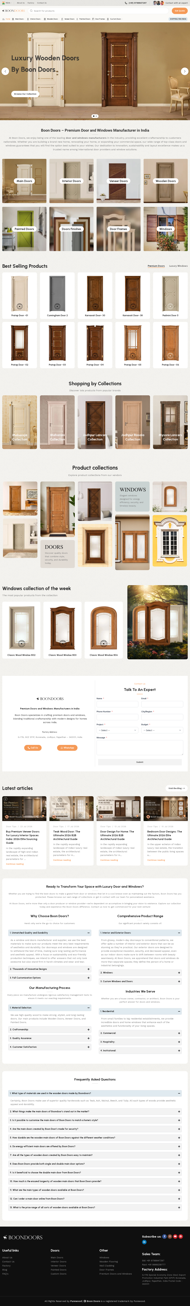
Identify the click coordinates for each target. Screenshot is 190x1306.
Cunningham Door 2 (57, 315)
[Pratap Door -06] (170, 343)
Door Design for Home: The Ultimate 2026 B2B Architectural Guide (117, 835)
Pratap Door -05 (132, 364)
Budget (145, 724)
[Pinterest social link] (180, 1236)
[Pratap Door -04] (95, 343)
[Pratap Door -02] (20, 343)
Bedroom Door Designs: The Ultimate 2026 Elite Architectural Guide (164, 835)
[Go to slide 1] (93, 116)
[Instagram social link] (170, 1236)
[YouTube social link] (175, 1236)
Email (144, 698)
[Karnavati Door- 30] (95, 293)
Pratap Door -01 (19, 315)
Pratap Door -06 (170, 364)
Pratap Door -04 (95, 364)
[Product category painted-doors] (24, 229)
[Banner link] (57, 554)
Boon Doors (15, 817)
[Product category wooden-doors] (166, 181)
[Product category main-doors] (24, 181)
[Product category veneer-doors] (119, 181)
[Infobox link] (136, 3)
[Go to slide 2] (96, 116)
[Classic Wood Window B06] (103, 628)
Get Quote (180, 11)
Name (100, 698)
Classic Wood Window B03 (62, 655)
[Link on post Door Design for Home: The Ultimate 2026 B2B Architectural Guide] (119, 808)
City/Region (147, 711)
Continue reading (15, 864)
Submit (139, 762)
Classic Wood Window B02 (21, 655)
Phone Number (105, 711)
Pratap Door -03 (57, 364)
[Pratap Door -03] (57, 343)
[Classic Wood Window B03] (62, 628)
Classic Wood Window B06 (104, 655)
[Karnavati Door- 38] (133, 293)
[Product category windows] (166, 229)
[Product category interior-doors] (71, 181)
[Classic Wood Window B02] (21, 628)
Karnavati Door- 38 (133, 315)
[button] (5, 71)
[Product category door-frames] (119, 229)
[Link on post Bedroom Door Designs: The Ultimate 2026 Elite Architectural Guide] (166, 808)
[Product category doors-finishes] (71, 229)
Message (102, 737)
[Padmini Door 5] (170, 293)
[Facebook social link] (164, 1236)
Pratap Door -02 (19, 364)
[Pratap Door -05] (133, 343)
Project (101, 724)
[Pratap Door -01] (20, 293)
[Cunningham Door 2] (57, 293)
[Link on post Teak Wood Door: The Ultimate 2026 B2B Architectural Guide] (71, 808)
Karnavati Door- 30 (95, 315)
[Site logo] (13, 11)
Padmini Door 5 (170, 315)
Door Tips (11, 826)
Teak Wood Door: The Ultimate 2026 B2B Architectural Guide (66, 835)
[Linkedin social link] (144, 1242)
